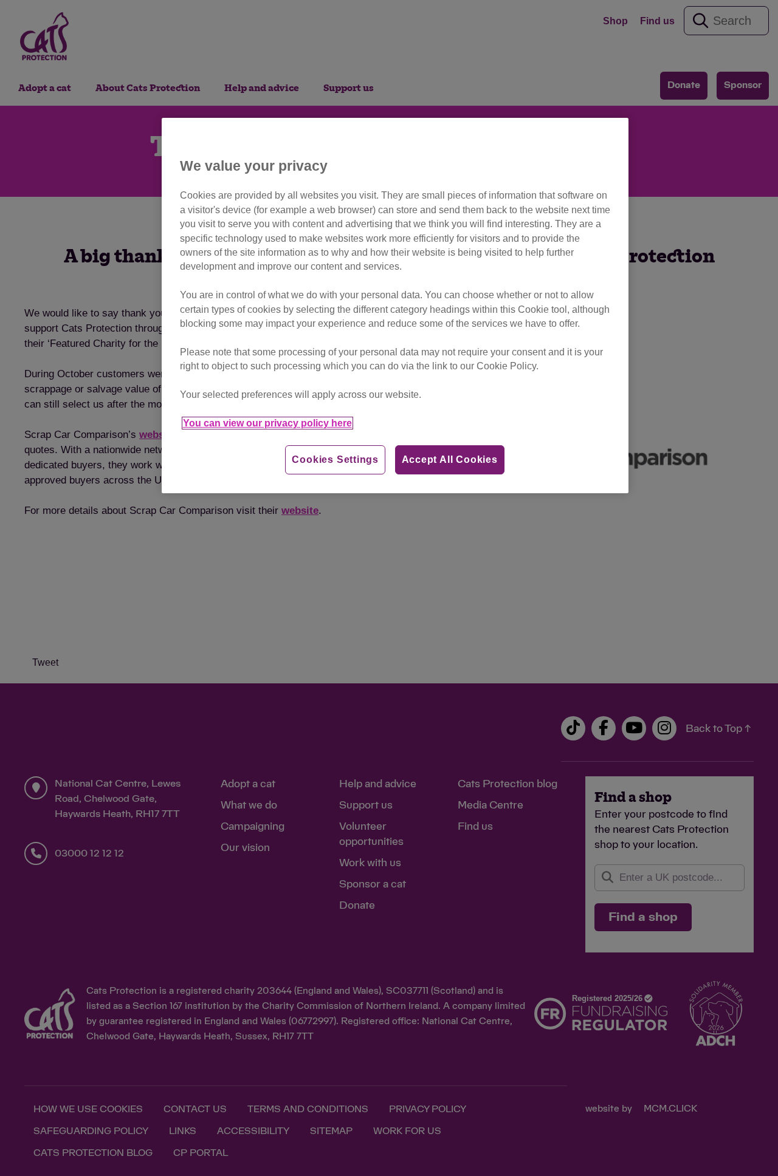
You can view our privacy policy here (267, 423)
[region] (395, 306)
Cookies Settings (335, 459)
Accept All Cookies (450, 459)
